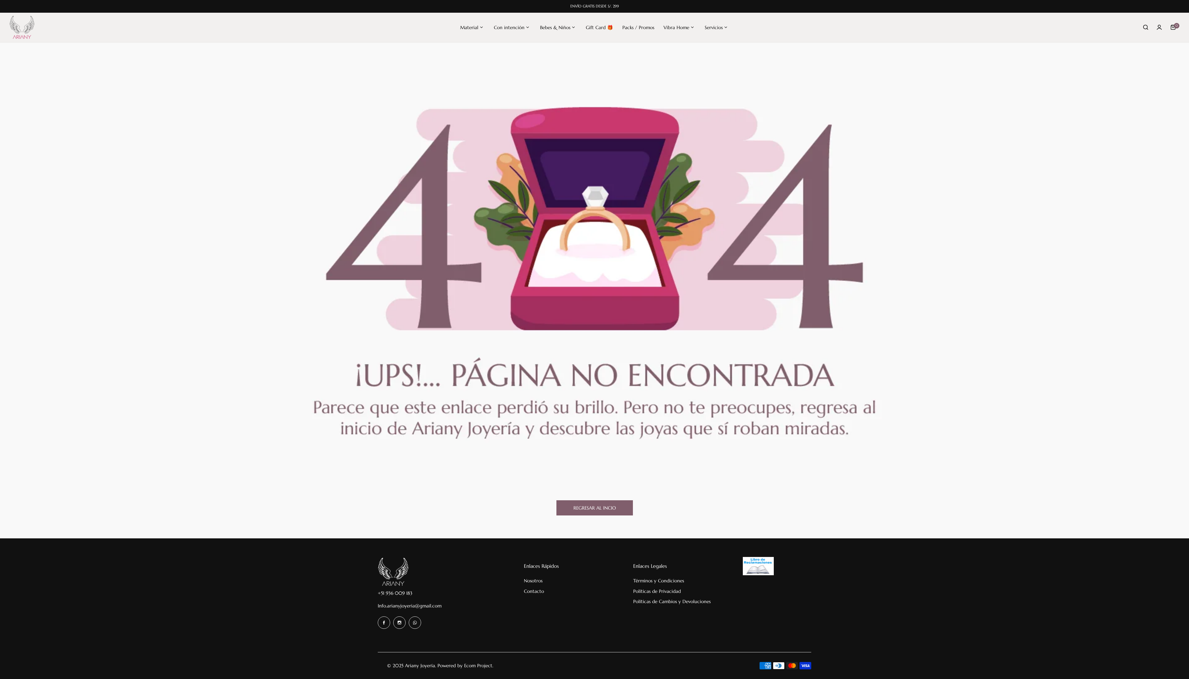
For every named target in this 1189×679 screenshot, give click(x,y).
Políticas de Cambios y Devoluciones (672, 601)
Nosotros (533, 581)
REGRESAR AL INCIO (594, 508)
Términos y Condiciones (658, 581)
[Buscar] (1145, 27)
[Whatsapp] (415, 622)
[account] (1159, 27)
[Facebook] (384, 622)
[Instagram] (399, 622)
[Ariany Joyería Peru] (22, 27)
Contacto (534, 591)
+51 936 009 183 (395, 593)
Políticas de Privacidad (657, 591)
